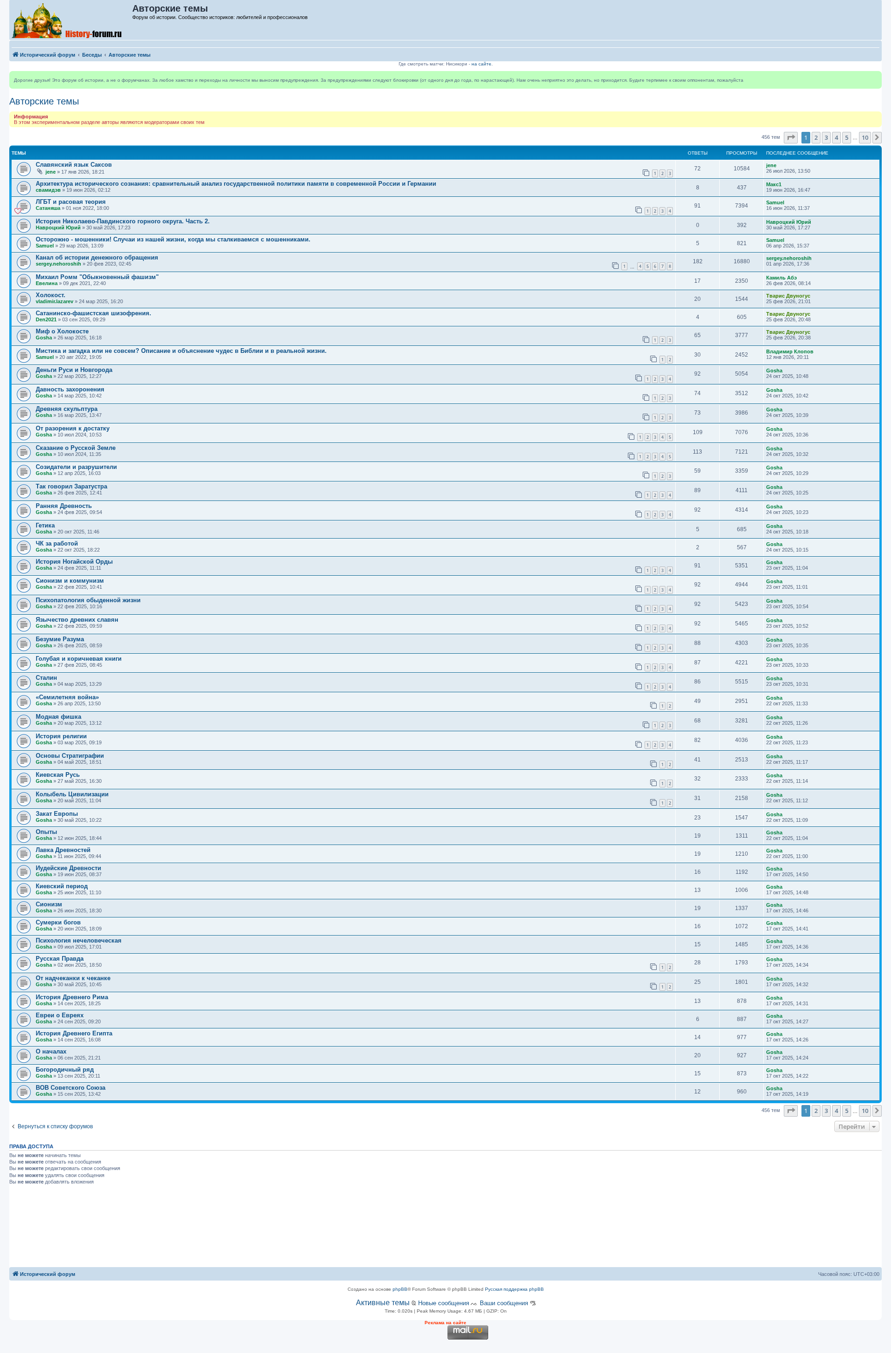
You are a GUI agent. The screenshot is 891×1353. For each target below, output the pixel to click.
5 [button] (846, 137)
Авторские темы (44, 101)
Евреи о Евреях (60, 1015)
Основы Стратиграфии (70, 755)
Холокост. (50, 295)
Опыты (46, 831)
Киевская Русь (58, 774)
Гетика (45, 525)
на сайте (481, 63)
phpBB (400, 1289)
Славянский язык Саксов (74, 164)
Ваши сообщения (504, 1303)
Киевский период (62, 886)
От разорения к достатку (73, 428)
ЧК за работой (57, 543)
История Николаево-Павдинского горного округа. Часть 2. (123, 221)
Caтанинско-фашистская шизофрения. (93, 313)
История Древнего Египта (74, 1033)
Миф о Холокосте (62, 331)
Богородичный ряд (65, 1069)
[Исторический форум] (71, 20)
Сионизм (49, 904)
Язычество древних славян (77, 619)
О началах (51, 1051)
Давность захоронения (70, 389)
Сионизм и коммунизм (70, 580)
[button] (791, 137)
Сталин (46, 677)
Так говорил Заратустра (71, 486)
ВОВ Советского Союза (70, 1087)
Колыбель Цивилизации (72, 794)
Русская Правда (60, 958)
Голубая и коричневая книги (79, 658)
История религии (61, 736)
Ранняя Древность (64, 505)
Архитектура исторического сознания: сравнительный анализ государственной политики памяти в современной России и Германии (236, 183)
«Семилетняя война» (67, 697)
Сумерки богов (58, 922)
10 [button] (865, 137)
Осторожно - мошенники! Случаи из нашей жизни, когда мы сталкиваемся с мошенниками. (173, 239)
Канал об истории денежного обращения (97, 257)
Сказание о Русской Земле (76, 447)
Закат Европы (57, 813)
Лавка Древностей (63, 849)
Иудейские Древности (68, 868)
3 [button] (826, 137)
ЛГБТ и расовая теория (71, 201)
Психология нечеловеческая (79, 940)
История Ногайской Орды (74, 561)
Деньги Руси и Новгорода (74, 369)
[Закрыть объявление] (874, 78)
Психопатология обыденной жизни (88, 600)
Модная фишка (58, 716)
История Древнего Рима (72, 997)
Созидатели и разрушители (76, 466)
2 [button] (816, 137)
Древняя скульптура (66, 408)
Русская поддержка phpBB (514, 1289)
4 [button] (836, 137)
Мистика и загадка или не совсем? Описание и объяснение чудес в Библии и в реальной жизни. (181, 350)
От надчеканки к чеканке (73, 978)
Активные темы (383, 1303)
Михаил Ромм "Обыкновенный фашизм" (97, 276)
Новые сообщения (443, 1303)
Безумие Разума (60, 639)
